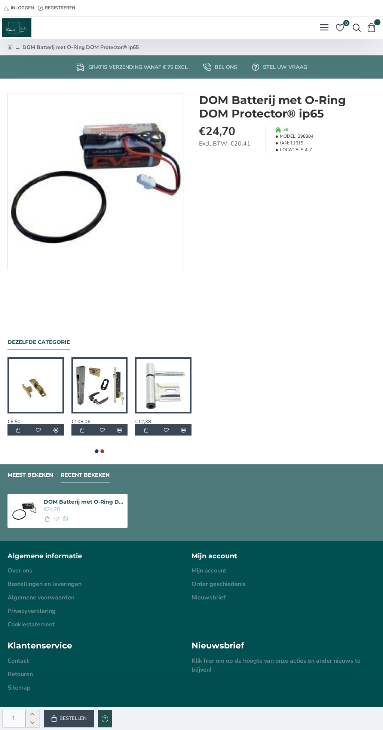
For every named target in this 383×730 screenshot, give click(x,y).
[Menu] (324, 27)
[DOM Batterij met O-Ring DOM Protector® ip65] (24, 510)
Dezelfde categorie (38, 342)
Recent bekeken (85, 475)
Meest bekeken (30, 475)
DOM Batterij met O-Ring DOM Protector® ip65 (83, 501)
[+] (32, 714)
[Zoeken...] (354, 27)
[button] (69, 718)
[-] (32, 723)
